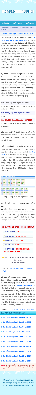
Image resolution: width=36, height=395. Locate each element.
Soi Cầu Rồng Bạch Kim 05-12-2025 (17, 322)
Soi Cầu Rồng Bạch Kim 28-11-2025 (17, 356)
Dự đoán (12, 27)
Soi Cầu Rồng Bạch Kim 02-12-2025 (17, 337)
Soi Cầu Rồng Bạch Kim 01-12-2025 (17, 341)
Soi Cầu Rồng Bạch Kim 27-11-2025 (17, 361)
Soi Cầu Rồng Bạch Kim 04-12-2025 (17, 327)
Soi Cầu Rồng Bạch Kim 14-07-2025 (18, 34)
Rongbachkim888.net (24, 285)
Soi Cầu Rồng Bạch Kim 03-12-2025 (17, 332)
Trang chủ (4, 27)
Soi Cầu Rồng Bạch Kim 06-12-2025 (17, 317)
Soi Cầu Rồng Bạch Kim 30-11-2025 (17, 346)
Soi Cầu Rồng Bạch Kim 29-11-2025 (17, 351)
